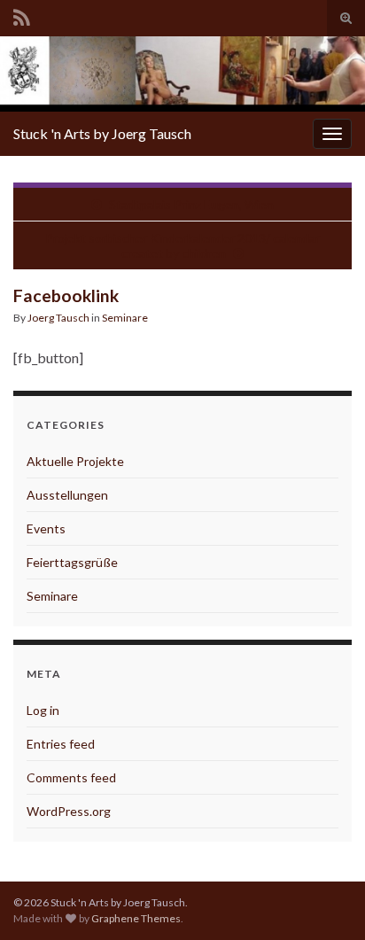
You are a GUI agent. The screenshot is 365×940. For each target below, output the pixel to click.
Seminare (125, 317)
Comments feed (71, 777)
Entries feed (61, 743)
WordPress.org (69, 811)
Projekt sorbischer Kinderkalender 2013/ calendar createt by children (182, 245)
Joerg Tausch (58, 317)
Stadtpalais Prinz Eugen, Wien (191, 204)
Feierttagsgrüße (72, 562)
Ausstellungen (67, 494)
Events (46, 528)
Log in (43, 710)
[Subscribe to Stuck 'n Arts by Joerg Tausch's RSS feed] (21, 14)
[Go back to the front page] (182, 74)
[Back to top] (325, 900)
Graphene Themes (136, 918)
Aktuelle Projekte (75, 461)
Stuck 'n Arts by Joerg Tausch (102, 133)
